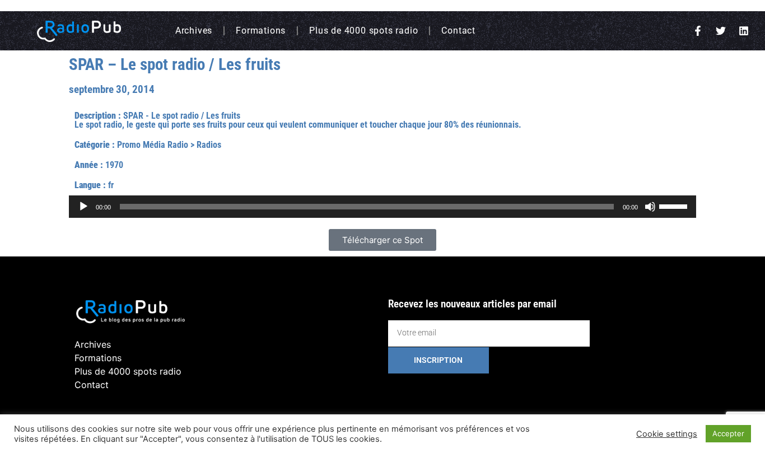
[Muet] (650, 206)
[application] (382, 206)
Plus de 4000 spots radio (363, 30)
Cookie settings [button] (666, 434)
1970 (114, 165)
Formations (261, 30)
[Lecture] (83, 206)
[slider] (675, 205)
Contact (458, 30)
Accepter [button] (728, 433)
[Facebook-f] (698, 31)
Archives (193, 30)
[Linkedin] (744, 31)
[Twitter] (721, 31)
